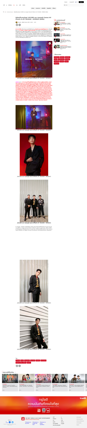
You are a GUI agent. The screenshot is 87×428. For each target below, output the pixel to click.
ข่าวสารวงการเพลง (10, 12)
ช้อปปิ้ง (54, 422)
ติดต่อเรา (78, 424)
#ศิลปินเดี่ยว (38, 360)
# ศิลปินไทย (5, 384)
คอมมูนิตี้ (62, 423)
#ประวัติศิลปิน (67, 59)
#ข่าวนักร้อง (61, 61)
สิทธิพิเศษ (10, 5)
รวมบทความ (38, 8)
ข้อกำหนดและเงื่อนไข (80, 419)
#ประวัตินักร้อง (67, 57)
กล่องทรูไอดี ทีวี (72, 2)
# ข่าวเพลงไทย (62, 22)
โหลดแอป (65, 2)
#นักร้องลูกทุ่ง (56, 61)
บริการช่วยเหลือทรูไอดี (56, 425)
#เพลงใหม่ (28, 362)
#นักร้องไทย (62, 57)
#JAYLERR (17, 360)
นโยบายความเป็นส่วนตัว (80, 421)
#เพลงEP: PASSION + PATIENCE (21, 362)
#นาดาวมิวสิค (33, 360)
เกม (16, 5)
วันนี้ (4, 5)
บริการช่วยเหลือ (79, 422)
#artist (22, 360)
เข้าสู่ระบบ (81, 2)
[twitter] (13, 422)
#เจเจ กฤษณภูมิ (43, 360)
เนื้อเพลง (54, 8)
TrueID (6, 2)
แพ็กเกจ (62, 422)
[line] (7, 422)
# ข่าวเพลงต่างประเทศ (63, 45)
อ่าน (14, 5)
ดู (6, 5)
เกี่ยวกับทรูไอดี (79, 417)
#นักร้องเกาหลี (56, 63)
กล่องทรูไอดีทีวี (55, 423)
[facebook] (10, 422)
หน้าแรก (32, 8)
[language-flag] (75, 2)
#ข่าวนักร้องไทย (27, 360)
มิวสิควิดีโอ (43, 8)
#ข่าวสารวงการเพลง (61, 59)
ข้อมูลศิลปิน (49, 8)
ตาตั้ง (20, 5)
